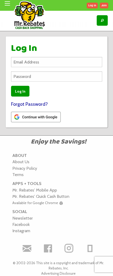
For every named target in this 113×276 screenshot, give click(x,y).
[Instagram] (69, 248)
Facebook (21, 224)
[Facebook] (48, 248)
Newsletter (22, 218)
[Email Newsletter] (27, 248)
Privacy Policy (24, 168)
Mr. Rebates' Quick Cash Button (40, 196)
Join (104, 5)
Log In (92, 5)
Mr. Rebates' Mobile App (34, 190)
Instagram (21, 230)
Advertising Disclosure (58, 273)
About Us (20, 161)
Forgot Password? (29, 104)
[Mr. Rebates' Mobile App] (90, 248)
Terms (18, 174)
